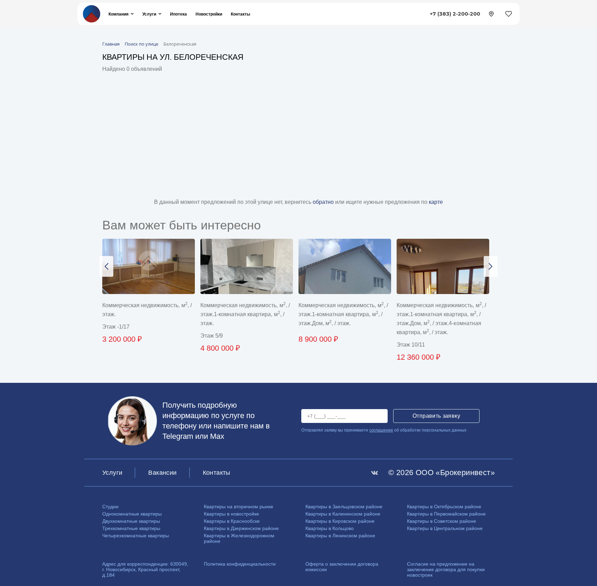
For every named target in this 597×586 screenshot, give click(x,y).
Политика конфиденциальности (240, 564)
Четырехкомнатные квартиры (135, 535)
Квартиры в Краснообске (232, 521)
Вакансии (162, 473)
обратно (324, 202)
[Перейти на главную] (91, 13)
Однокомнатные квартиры (132, 514)
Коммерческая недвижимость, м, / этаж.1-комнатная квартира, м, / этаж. (245, 314)
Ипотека (178, 14)
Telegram (177, 436)
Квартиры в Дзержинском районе (241, 528)
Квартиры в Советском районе (441, 521)
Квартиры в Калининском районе (342, 514)
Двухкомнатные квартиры (131, 521)
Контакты (240, 14)
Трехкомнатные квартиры (131, 528)
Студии (110, 506)
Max (217, 436)
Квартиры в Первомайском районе (446, 514)
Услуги (149, 14)
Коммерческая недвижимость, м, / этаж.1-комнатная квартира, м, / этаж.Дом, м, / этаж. (343, 314)
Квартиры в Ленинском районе (340, 535)
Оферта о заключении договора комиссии (341, 566)
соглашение (381, 430)
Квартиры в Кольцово (329, 528)
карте (436, 202)
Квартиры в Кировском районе (340, 521)
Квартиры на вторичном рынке (238, 506)
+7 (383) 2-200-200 (455, 14)
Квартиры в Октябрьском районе (444, 506)
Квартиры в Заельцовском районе (343, 506)
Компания (118, 14)
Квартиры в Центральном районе (445, 528)
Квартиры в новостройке (231, 514)
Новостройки (209, 14)
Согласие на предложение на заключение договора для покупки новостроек (446, 569)
